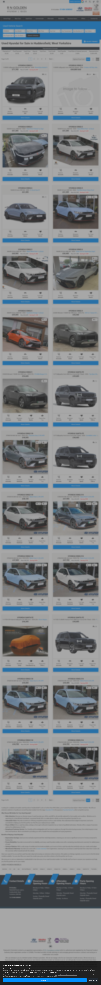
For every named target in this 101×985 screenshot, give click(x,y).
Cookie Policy (53, 972)
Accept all (44, 980)
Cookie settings (93, 980)
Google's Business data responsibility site (66, 975)
